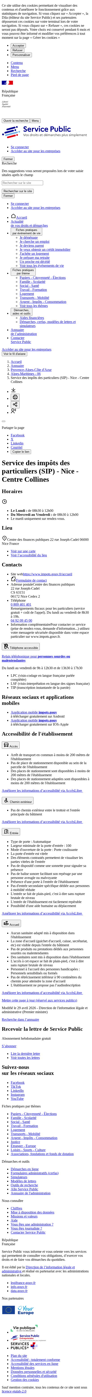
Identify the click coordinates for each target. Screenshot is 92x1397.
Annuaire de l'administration (30, 1193)
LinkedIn (17, 1090)
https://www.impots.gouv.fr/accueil (47, 574)
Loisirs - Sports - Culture (28, 1150)
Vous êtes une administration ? (32, 1224)
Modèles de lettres (23, 1181)
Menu (15, 67)
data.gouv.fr (19, 1291)
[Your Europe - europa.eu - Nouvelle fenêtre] (20, 1318)
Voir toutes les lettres (25, 1058)
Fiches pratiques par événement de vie (26, 231)
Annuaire (17, 366)
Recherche (18, 71)
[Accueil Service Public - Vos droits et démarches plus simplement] (46, 139)
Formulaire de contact (31, 580)
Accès (13, 746)
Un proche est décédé (35, 261)
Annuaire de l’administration (24, 332)
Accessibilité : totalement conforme (35, 1360)
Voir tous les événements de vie (42, 265)
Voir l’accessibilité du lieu (29, 555)
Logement (27, 294)
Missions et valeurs (24, 1216)
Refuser (18, 50)
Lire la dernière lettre (25, 1053)
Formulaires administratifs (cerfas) (35, 1173)
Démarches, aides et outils (22, 312)
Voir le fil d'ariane (14, 354)
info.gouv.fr (19, 1287)
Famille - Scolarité (32, 282)
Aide (14, 1220)
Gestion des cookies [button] (25, 1380)
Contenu (17, 63)
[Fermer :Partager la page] (3, 421)
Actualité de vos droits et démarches (29, 223)
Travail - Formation (33, 290)
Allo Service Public (24, 1189)
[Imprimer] (15, 397)
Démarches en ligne (25, 1169)
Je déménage (29, 237)
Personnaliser (21, 55)
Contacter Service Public (21, 340)
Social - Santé (29, 286)
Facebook (18, 1082)
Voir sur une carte (23, 551)
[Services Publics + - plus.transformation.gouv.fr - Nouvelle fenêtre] (24, 1348)
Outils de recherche (24, 1185)
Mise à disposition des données (32, 1212)
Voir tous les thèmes (34, 306)
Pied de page (20, 75)
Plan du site (19, 1356)
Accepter (18, 45)
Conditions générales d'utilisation (34, 1376)
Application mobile (34, 712)
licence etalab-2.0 (14, 1391)
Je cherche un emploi (34, 241)
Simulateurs (19, 1177)
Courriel (16, 447)
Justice (15, 1142)
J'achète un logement (34, 253)
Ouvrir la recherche (16, 120)
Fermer (8, 159)
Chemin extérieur (20, 802)
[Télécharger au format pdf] (13, 391)
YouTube (17, 1099)
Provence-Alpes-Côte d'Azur (31, 370)
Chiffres (16, 1208)
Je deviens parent (32, 245)
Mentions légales (22, 1368)
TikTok (16, 1086)
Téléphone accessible (23, 648)
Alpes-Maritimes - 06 (26, 374)
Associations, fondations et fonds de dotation (42, 1154)
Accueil (16, 362)
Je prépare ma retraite (35, 257)
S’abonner (9, 1046)
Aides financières (32, 318)
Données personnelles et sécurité (33, 1372)
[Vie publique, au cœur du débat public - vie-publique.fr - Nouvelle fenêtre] (24, 1332)
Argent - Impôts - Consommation (43, 302)
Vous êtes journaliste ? (26, 1228)
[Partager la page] (15, 404)
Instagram (18, 1095)
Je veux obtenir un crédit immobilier (45, 249)
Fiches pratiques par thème (23, 271)
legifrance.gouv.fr (23, 1283)
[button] (13, 412)
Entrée (13, 833)
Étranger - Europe (23, 1146)
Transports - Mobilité (34, 298)
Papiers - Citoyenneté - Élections (43, 278)
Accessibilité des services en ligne (34, 1364)
